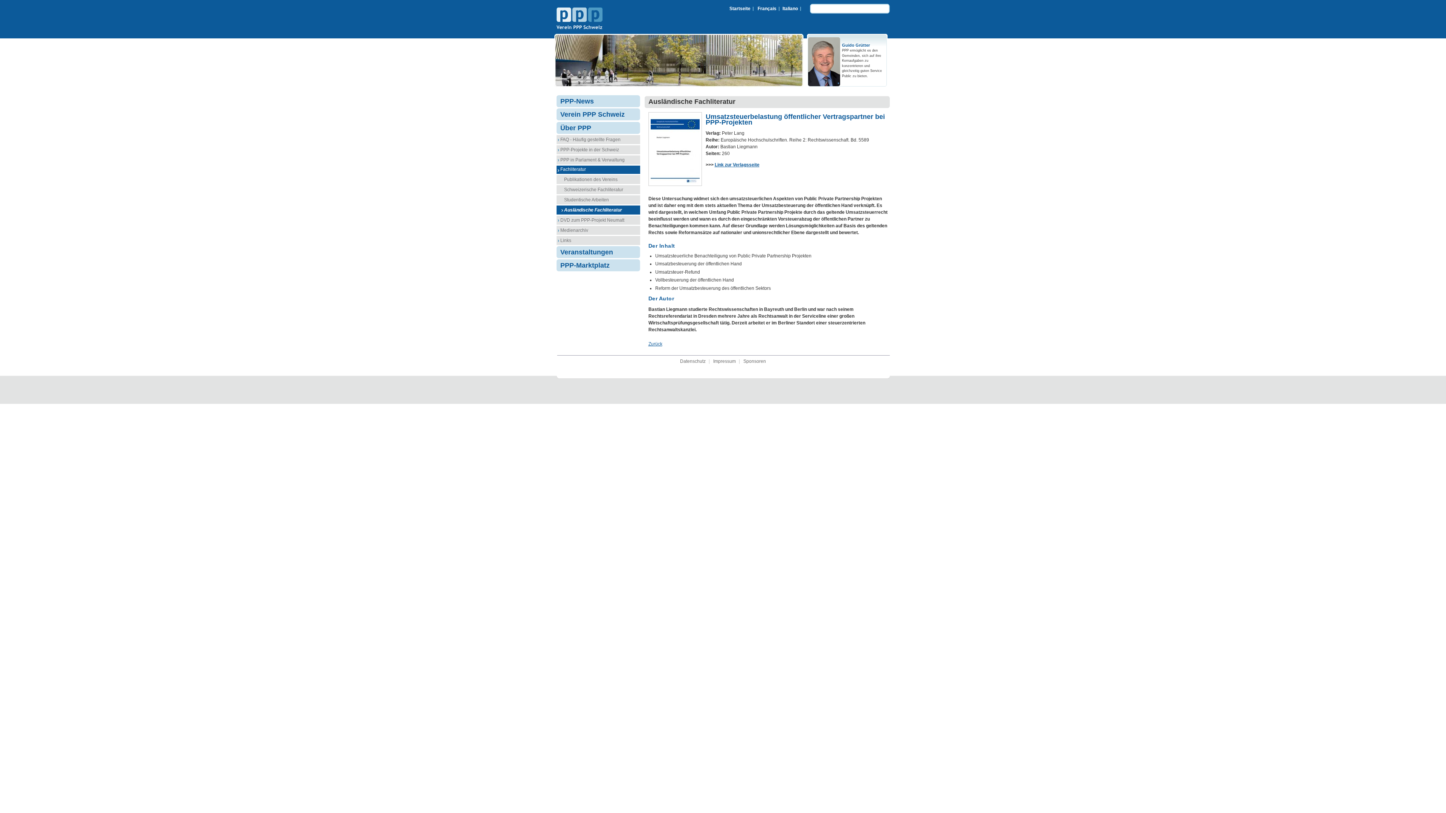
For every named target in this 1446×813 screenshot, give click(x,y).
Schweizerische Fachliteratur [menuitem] (593, 189)
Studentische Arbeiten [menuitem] (586, 199)
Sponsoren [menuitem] (754, 361)
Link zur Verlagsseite (737, 164)
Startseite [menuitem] (739, 8)
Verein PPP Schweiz (579, 19)
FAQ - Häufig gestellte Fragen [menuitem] (590, 139)
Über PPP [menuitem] (575, 128)
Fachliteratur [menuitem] (573, 169)
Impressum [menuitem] (724, 361)
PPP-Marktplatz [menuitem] (585, 265)
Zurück (655, 344)
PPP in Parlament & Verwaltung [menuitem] (592, 160)
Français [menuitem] (767, 8)
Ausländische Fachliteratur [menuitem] (593, 210)
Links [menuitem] (565, 240)
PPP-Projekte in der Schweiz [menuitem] (589, 149)
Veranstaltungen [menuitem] (586, 252)
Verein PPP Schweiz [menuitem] (592, 114)
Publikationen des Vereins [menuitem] (591, 179)
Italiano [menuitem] (790, 8)
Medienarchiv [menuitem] (574, 230)
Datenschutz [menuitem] (693, 361)
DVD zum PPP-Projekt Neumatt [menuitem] (592, 220)
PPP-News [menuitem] (577, 101)
